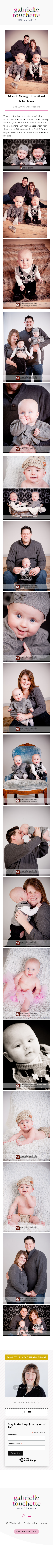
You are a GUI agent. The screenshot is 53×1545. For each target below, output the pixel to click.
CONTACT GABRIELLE (26, 1387)
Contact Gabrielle (26, 1531)
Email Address (15, 1443)
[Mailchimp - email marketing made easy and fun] (27, 1462)
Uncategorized (33, 106)
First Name (13, 1434)
